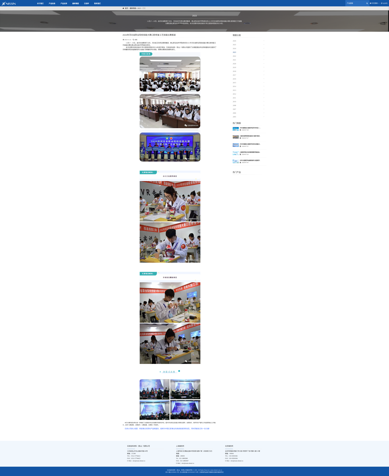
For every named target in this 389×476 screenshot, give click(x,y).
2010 (234, 101)
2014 (234, 86)
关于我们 (40, 3)
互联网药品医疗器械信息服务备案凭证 (211, 472)
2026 (234, 41)
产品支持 (64, 3)
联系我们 (97, 3)
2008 (234, 105)
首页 (126, 8)
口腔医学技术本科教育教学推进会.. (250, 152)
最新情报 (75, 3)
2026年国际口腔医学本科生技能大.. (250, 144)
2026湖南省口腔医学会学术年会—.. (250, 128)
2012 (234, 94)
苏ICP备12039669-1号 (172, 472)
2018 (234, 71)
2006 (234, 113)
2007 (234, 109)
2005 (234, 117)
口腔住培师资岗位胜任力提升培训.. (250, 136)
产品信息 (52, 3)
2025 (234, 45)
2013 (234, 90)
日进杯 (86, 3)
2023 (139, 8)
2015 (234, 83)
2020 (234, 64)
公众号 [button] (385, 3)
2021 (234, 60)
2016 (234, 79)
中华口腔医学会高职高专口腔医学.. (250, 160)
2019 (234, 67)
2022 (234, 56)
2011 (234, 98)
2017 (234, 75)
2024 (234, 48)
